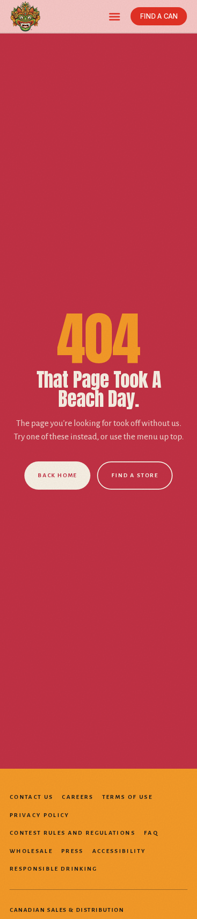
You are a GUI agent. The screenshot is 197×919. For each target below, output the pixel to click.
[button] (115, 16)
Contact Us (31, 797)
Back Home (57, 475)
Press (72, 851)
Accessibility (119, 851)
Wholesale (31, 851)
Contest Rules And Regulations (72, 833)
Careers (77, 797)
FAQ (151, 833)
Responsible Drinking (54, 869)
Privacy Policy (40, 815)
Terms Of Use (127, 797)
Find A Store (134, 475)
